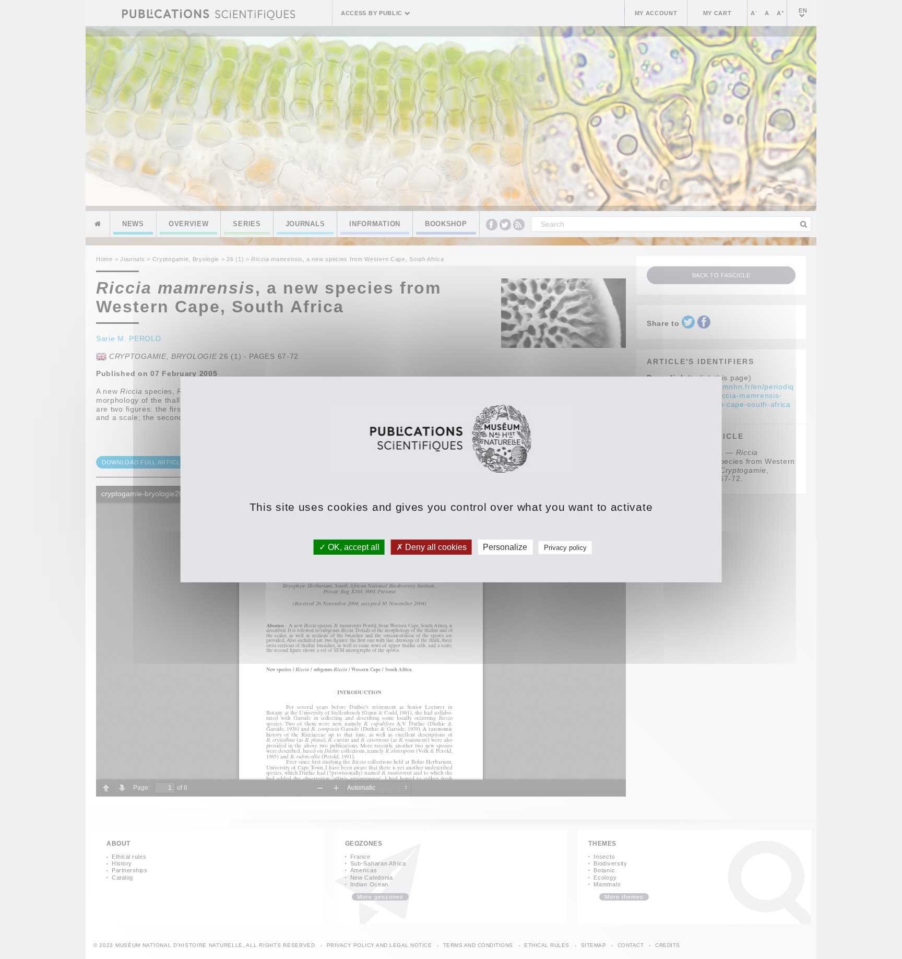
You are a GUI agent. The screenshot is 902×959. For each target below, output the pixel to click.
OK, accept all (352, 547)
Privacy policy (565, 548)
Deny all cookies (435, 547)
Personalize (505, 547)
